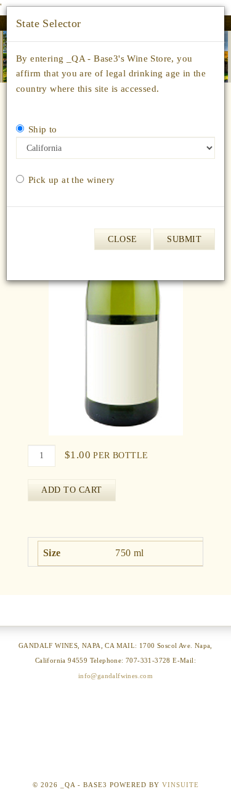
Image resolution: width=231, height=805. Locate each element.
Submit (184, 239)
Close (122, 239)
